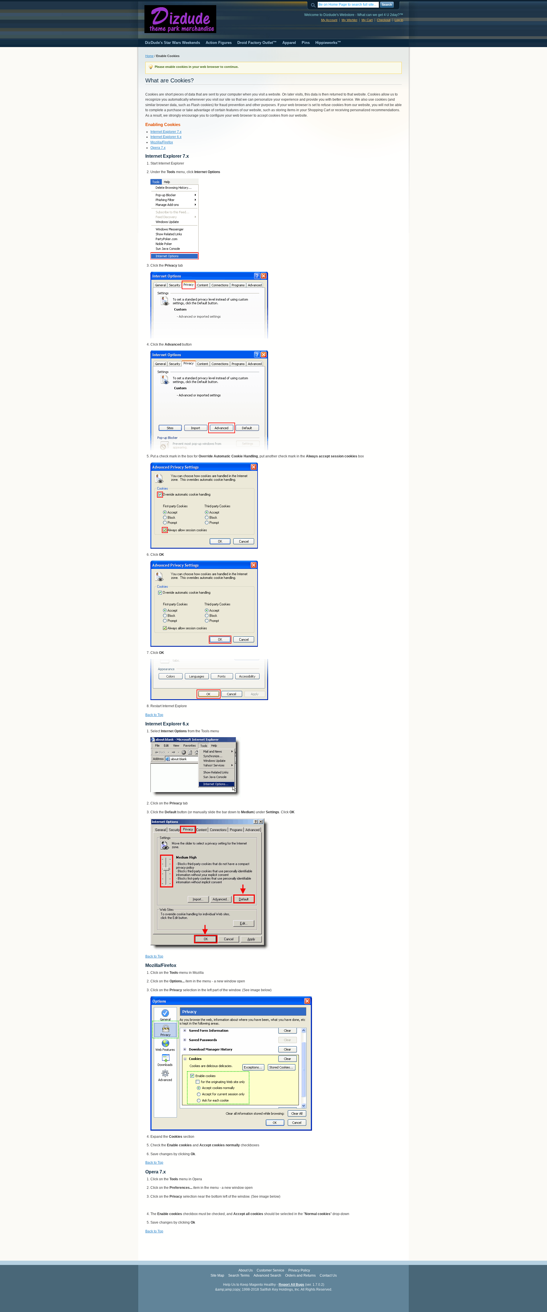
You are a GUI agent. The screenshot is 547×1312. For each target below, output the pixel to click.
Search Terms (239, 1275)
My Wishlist (349, 20)
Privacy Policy (299, 1270)
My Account (329, 20)
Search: (314, 5)
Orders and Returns (300, 1275)
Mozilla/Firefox (161, 142)
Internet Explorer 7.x (165, 132)
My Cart (367, 20)
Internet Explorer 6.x (165, 137)
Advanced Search (267, 1275)
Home (149, 56)
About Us (245, 1270)
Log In (399, 20)
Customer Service (270, 1270)
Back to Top (154, 715)
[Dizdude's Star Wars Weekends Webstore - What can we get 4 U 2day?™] (180, 19)
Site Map (217, 1275)
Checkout (383, 20)
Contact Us (328, 1275)
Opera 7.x (158, 148)
